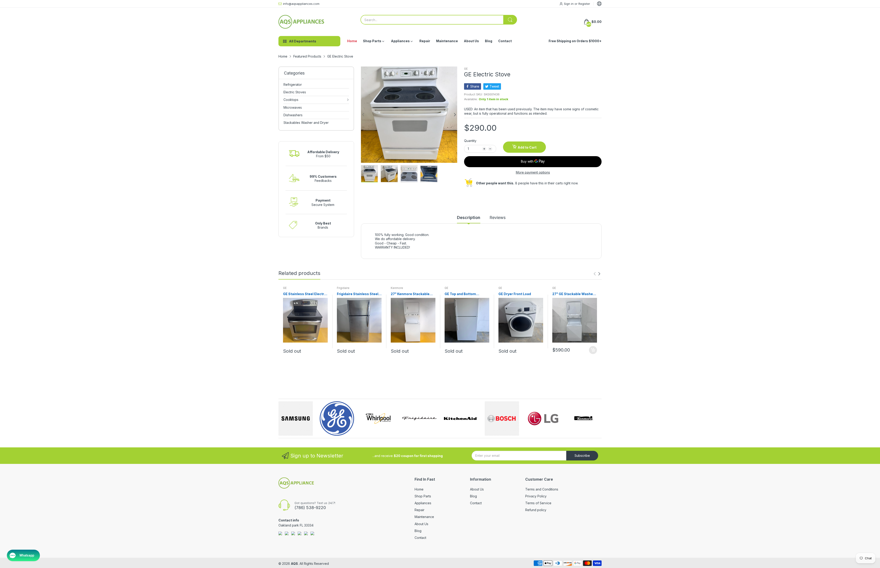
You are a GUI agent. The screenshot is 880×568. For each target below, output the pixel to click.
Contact (420, 538)
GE (466, 68)
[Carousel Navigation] (597, 273)
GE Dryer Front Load (514, 294)
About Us (421, 524)
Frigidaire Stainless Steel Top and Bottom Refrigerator (357, 294)
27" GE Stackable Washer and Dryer (573, 294)
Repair (419, 510)
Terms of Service (538, 503)
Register (584, 4)
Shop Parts (423, 496)
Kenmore (397, 288)
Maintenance (424, 517)
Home (419, 489)
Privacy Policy (536, 496)
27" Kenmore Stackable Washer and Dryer (410, 294)
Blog (418, 531)
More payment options (533, 172)
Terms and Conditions (541, 489)
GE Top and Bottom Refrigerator (460, 294)
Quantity (470, 141)
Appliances (423, 503)
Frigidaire (343, 288)
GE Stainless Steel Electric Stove (305, 294)
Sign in (569, 4)
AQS (294, 563)
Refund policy (535, 510)
